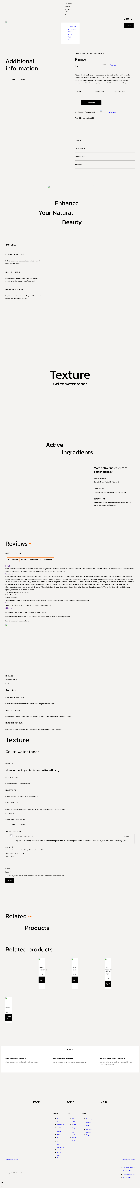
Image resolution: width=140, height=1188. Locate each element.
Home (77, 53)
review (113, 65)
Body (83, 53)
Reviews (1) (47, 559)
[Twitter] (78, 1172)
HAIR (103, 1102)
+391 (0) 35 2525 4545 (11, 1160)
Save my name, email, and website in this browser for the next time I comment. (36, 875)
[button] (70, 21)
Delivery (89, 1119)
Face (66, 14)
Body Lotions (92, 53)
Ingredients (80, 148)
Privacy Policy (127, 1170)
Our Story (72, 26)
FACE (36, 1102)
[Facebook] (62, 1172)
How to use (80, 156)
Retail (74, 1125)
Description (13, 559)
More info (112, 112)
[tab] (105, 141)
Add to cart (91, 103)
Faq (87, 1125)
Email (8, 872)
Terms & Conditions (129, 1167)
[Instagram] (70, 1172)
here (128, 83)
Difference (72, 29)
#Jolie (70, 1049)
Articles (71, 31)
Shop (73, 1128)
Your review (10, 856)
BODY (70, 34)
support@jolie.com (128, 1160)
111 (65, 17)
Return (88, 1122)
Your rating (9, 853)
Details (78, 140)
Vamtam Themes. (21, 1173)
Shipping (78, 164)
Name (8, 868)
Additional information (31, 559)
